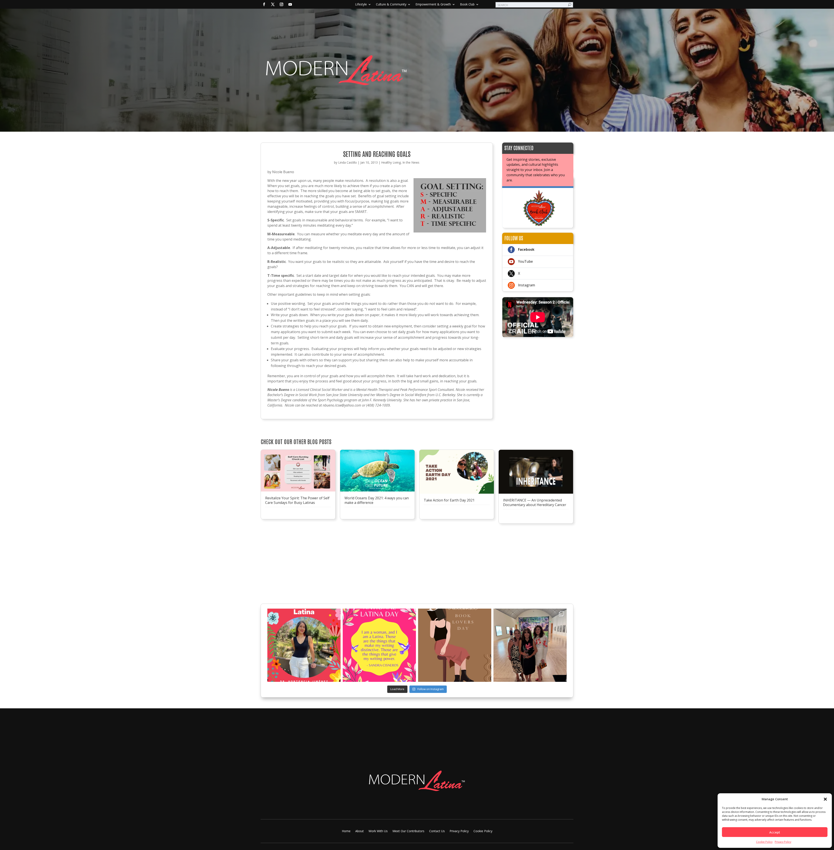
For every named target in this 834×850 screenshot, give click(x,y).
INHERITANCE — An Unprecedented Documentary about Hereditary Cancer (534, 502)
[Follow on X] (272, 4)
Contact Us (437, 831)
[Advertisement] (537, 370)
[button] (825, 799)
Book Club (467, 4)
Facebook (526, 249)
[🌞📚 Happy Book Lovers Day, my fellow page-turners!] (454, 645)
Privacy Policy (783, 842)
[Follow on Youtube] (290, 4)
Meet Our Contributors (408, 831)
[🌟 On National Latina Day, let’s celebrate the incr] (304, 645)
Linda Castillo (347, 162)
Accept (774, 832)
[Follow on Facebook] (264, 4)
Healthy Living (391, 162)
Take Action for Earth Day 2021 (449, 500)
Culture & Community (391, 4)
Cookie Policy (764, 842)
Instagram (526, 285)
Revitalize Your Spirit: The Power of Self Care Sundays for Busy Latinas (297, 500)
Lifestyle (361, 4)
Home (346, 831)
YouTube (525, 261)
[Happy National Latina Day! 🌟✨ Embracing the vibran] (379, 645)
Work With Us (378, 831)
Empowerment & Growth (433, 4)
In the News (410, 162)
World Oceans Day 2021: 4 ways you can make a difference (376, 500)
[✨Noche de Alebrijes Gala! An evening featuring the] (530, 645)
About (359, 831)
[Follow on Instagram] (281, 4)
